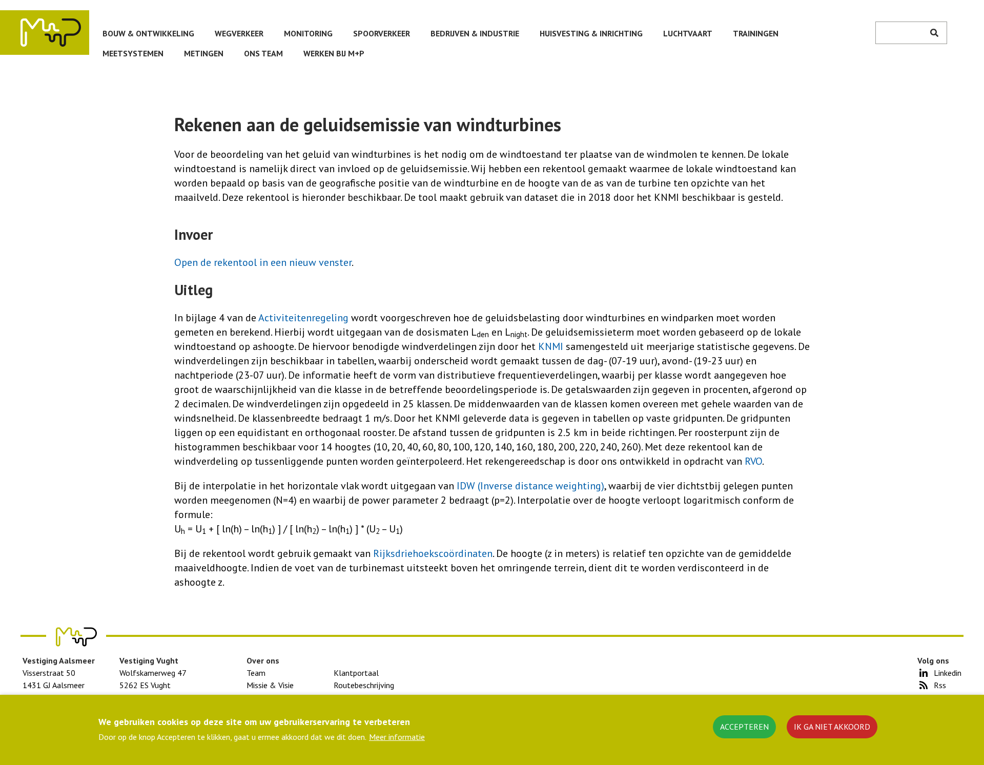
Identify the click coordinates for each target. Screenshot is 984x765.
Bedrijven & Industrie (474, 33)
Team (256, 673)
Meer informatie (397, 737)
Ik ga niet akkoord (832, 726)
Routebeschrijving (364, 685)
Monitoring (308, 33)
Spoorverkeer (381, 33)
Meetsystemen (132, 53)
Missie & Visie (270, 685)
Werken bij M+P (333, 53)
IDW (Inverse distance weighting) (530, 485)
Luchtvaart (687, 33)
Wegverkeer (239, 33)
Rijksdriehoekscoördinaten (433, 553)
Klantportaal (356, 673)
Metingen (203, 53)
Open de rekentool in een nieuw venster (263, 262)
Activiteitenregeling (304, 317)
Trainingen (755, 33)
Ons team (263, 53)
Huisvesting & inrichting (591, 33)
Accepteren (744, 726)
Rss (940, 685)
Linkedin (947, 673)
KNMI (552, 346)
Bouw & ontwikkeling (148, 33)
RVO (753, 461)
